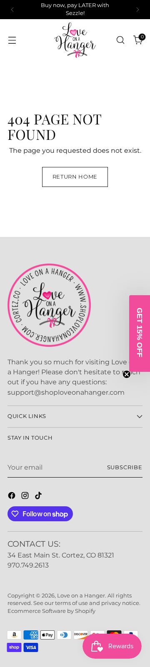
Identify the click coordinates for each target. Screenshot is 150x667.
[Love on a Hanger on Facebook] (13, 496)
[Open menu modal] (11, 40)
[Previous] (12, 9)
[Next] (137, 9)
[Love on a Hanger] (75, 40)
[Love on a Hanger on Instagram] (26, 496)
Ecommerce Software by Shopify (51, 611)
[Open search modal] (120, 40)
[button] (139, 333)
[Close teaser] (126, 374)
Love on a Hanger (81, 595)
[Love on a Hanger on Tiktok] (39, 496)
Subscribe (124, 467)
